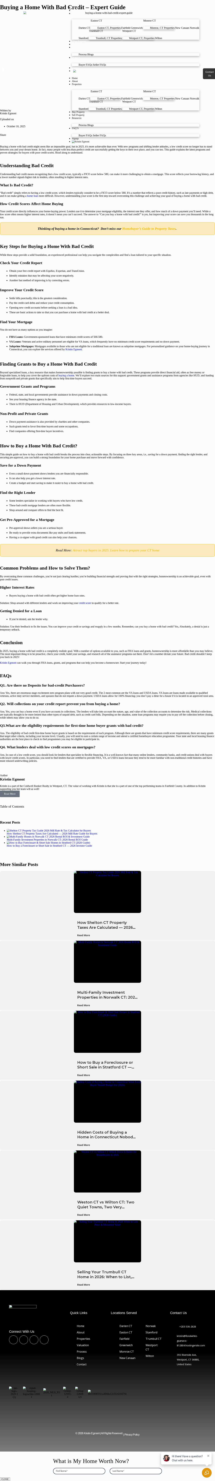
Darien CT (84, 27)
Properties (78, 13)
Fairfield (125, 27)
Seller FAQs (99, 64)
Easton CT (96, 20)
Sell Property (79, 44)
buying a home (66, 375)
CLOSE (5, 1479)
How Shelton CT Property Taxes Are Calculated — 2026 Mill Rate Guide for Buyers (105, 925)
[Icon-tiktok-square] (23, 1339)
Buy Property (79, 41)
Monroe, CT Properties (162, 27)
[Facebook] (13, 1339)
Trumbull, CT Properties (109, 38)
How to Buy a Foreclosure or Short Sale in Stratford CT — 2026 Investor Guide (105, 1065)
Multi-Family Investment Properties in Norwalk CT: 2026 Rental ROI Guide (107, 995)
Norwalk (194, 27)
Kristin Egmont (74, 349)
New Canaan (182, 27)
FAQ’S (76, 57)
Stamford (83, 38)
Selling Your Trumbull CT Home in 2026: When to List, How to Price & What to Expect (107, 1274)
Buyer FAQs (85, 64)
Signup (76, 68)
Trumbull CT (96, 30)
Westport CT (129, 30)
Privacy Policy (132, 1434)
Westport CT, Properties (141, 38)
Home (76, 7)
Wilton (158, 38)
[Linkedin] (34, 1339)
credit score (85, 603)
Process (83, 54)
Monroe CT (149, 20)
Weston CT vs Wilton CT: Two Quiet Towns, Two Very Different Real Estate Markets (106, 1205)
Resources (78, 47)
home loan (32, 195)
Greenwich (137, 27)
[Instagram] (44, 1339)
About (76, 10)
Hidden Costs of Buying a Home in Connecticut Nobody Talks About (106, 1135)
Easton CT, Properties (109, 27)
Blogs (90, 54)
